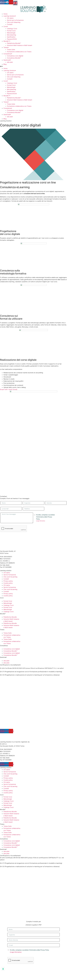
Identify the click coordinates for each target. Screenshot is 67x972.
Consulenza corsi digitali (15, 56)
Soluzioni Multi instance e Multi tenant (19, 45)
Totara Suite (11, 49)
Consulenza (7, 54)
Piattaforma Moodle (10, 617)
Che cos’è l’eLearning (10, 577)
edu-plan (10, 62)
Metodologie (11, 33)
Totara (5, 47)
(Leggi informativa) (40, 521)
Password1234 (12, 39)
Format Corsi (11, 31)
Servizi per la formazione (15, 20)
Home (5, 14)
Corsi (5, 26)
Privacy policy (8, 581)
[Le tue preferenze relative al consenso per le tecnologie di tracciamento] (3, 969)
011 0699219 (10, 563)
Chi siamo (10, 18)
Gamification (11, 37)
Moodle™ (6, 41)
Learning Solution (9, 16)
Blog (4, 64)
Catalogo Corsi (12, 28)
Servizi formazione (9, 575)
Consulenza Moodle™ (14, 58)
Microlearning (11, 35)
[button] (33, 66)
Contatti (9, 24)
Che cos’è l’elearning (13, 22)
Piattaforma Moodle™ (14, 43)
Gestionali (6, 60)
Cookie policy (8, 583)
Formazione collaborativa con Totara (19, 52)
